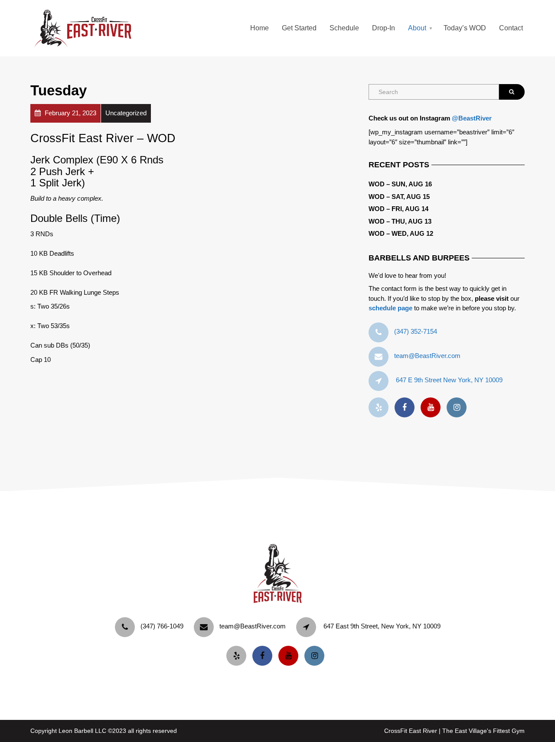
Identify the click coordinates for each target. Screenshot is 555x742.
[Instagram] (459, 407)
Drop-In (383, 28)
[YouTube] (433, 407)
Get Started (299, 28)
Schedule (344, 28)
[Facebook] (407, 407)
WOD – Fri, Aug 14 (398, 208)
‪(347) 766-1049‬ (161, 626)
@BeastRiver (472, 118)
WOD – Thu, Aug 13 (400, 221)
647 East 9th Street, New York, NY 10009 (382, 626)
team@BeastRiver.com (427, 355)
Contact (511, 28)
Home (259, 28)
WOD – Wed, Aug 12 (401, 233)
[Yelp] (381, 407)
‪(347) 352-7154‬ (415, 331)
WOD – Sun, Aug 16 (400, 184)
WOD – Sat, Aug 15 (399, 196)
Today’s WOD (465, 28)
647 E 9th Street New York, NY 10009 (449, 380)
